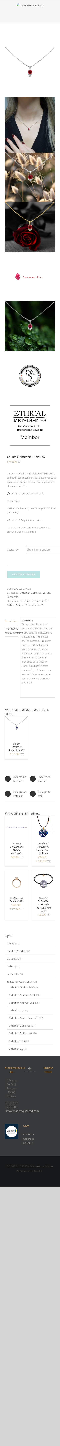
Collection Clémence (31, 592)
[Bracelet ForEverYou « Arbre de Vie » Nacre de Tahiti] (43, 872)
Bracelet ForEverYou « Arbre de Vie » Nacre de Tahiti (43, 904)
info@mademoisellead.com (22, 1111)
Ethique (20, 605)
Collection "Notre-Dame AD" (23, 1018)
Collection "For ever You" (22, 1002)
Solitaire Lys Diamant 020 (17, 899)
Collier (45, 601)
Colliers (46, 592)
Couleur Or (13, 549)
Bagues (11, 943)
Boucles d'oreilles (16, 951)
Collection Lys (16, 1048)
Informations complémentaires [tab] (11, 630)
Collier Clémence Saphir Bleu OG (17, 747)
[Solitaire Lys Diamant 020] (16, 872)
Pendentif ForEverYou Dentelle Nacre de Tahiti (43, 848)
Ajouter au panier (23, 574)
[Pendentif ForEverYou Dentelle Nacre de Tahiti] (43, 817)
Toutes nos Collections (19, 981)
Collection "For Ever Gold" (22, 995)
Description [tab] (11, 621)
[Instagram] (52, 1081)
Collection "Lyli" (17, 1010)
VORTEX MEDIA (33, 1171)
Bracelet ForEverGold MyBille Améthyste (16, 848)
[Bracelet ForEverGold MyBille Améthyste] (16, 817)
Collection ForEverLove (21, 1033)
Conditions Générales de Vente (28, 1138)
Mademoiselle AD (34, 605)
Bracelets (12, 958)
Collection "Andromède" (21, 987)
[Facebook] (45, 1081)
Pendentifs (12, 596)
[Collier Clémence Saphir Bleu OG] (16, 718)
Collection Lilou (17, 1041)
